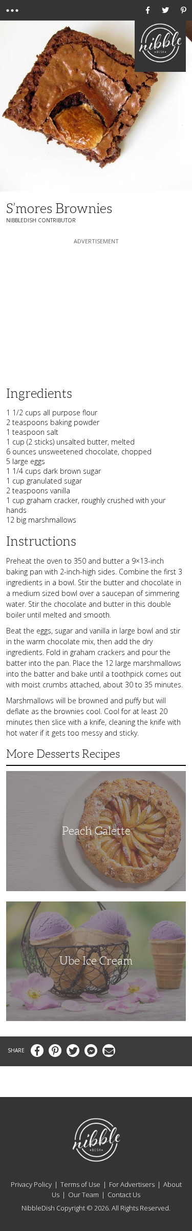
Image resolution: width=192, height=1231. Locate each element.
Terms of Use (80, 1184)
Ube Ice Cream (96, 960)
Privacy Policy (31, 1184)
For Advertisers (132, 1184)
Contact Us (124, 1194)
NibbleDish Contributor (41, 220)
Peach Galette (96, 830)
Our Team (83, 1194)
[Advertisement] (96, 310)
